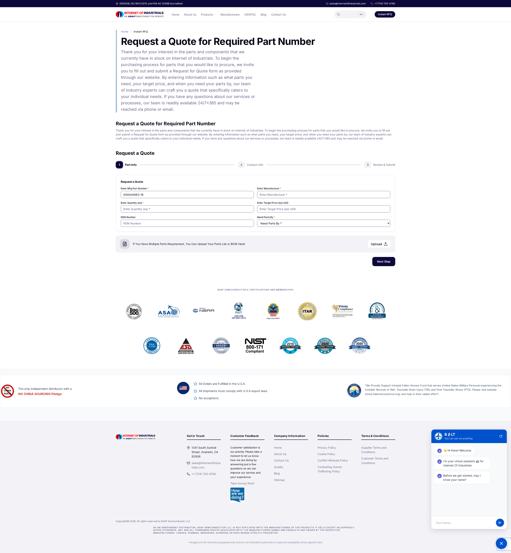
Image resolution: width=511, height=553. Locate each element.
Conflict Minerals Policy (333, 460)
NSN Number (128, 217)
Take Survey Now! (242, 483)
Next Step (383, 261)
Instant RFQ (385, 14)
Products (207, 14)
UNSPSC (250, 14)
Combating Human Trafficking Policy (330, 469)
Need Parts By (266, 217)
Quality (278, 467)
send (500, 523)
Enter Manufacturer (269, 188)
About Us (190, 14)
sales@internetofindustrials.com (348, 3)
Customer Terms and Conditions (374, 460)
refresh (501, 436)
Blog (263, 14)
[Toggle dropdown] (214, 14)
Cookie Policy (326, 454)
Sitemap (279, 480)
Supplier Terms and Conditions (374, 450)
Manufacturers (230, 14)
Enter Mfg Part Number (135, 188)
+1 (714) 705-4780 (384, 3)
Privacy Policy (327, 447)
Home (175, 14)
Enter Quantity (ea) (132, 202)
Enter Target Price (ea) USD (272, 202)
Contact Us (278, 14)
